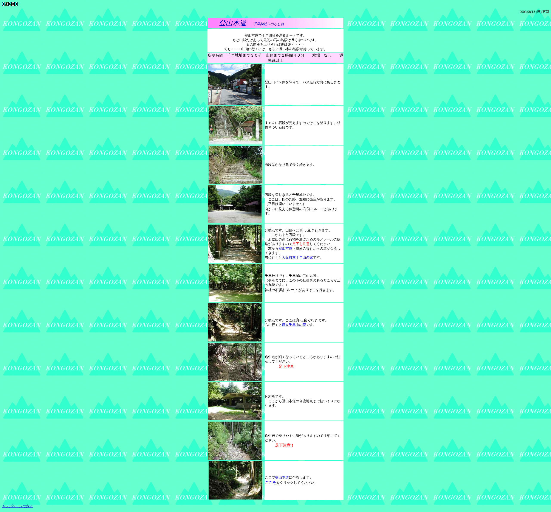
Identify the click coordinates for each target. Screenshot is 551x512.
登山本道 (285, 248)
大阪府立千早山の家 (297, 257)
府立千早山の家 (294, 325)
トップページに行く (17, 506)
